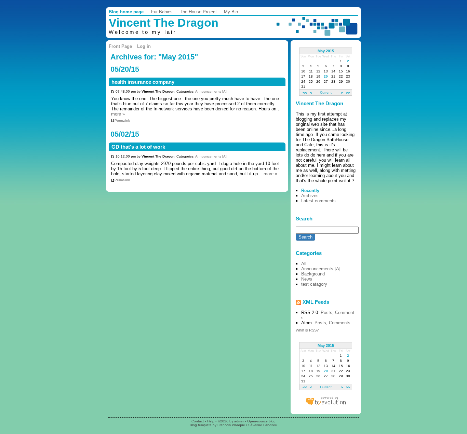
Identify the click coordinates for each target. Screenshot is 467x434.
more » (118, 114)
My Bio (231, 11)
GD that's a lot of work (138, 147)
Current (326, 92)
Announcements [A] (211, 92)
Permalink (122, 120)
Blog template (201, 425)
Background (313, 273)
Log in (144, 46)
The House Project (198, 11)
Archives (310, 195)
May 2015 (326, 51)
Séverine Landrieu (262, 425)
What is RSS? (307, 330)
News (306, 279)
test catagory (314, 284)
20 (326, 76)
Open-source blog (261, 421)
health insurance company (142, 82)
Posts (326, 312)
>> (348, 92)
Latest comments (318, 200)
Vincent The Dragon (163, 22)
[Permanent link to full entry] (113, 92)
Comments (339, 322)
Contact (197, 421)
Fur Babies (162, 11)
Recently (310, 190)
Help (210, 421)
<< (305, 92)
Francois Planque (231, 425)
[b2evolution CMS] (325, 405)
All (303, 263)
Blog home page (126, 11)
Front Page (120, 46)
